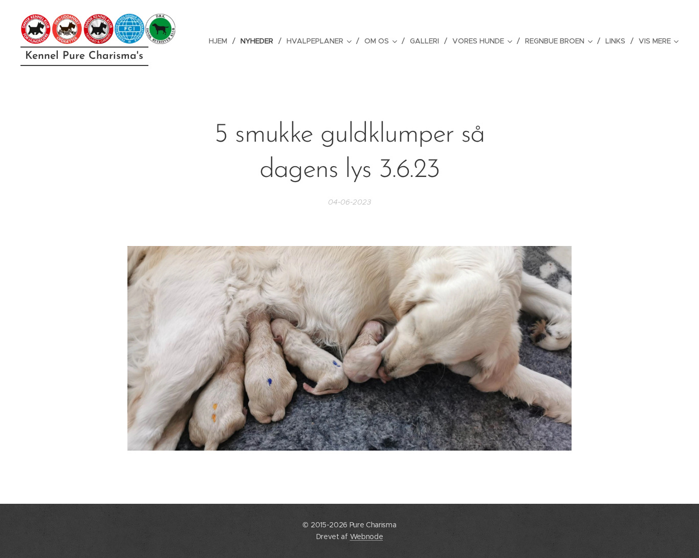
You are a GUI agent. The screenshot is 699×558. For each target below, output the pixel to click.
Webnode (366, 536)
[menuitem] (220, 41)
